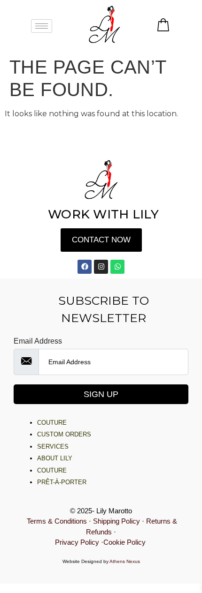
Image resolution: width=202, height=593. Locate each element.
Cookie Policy (125, 542)
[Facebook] (85, 267)
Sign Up (101, 394)
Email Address (38, 341)
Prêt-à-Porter (61, 482)
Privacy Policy (77, 542)
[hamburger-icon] (41, 26)
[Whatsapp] (117, 267)
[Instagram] (101, 267)
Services (53, 446)
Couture (52, 422)
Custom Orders (64, 434)
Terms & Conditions (57, 521)
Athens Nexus (124, 561)
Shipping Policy (116, 521)
